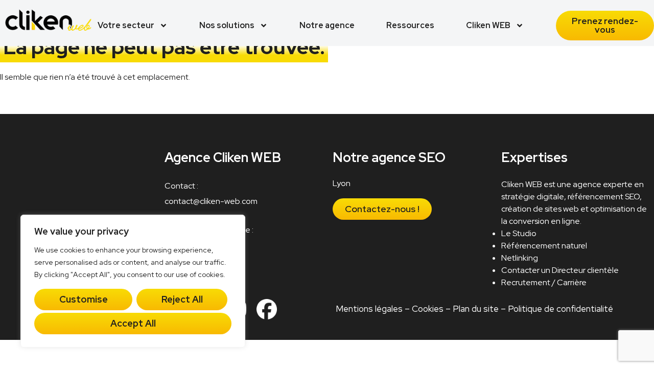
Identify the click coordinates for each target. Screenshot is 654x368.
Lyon (342, 183)
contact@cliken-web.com (211, 201)
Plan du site (475, 308)
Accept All (133, 323)
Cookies (427, 308)
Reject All (182, 299)
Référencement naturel (544, 245)
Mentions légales (368, 308)
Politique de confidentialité (560, 308)
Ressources (410, 25)
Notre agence (327, 25)
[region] (132, 281)
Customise (83, 299)
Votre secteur (126, 25)
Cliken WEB (488, 25)
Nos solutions (226, 25)
